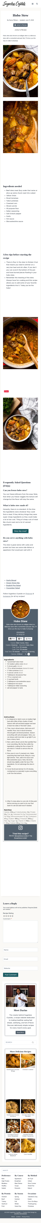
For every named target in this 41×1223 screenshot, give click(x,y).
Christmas (31, 1206)
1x (25, 654)
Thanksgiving (32, 1204)
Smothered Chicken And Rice (13, 1115)
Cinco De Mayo (33, 1201)
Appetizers (18, 1178)
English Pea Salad (13, 585)
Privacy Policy (26, 1216)
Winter (17, 1204)
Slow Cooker (32, 1183)
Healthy (4, 1186)
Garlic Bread (11, 580)
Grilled (30, 1181)
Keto (3, 1178)
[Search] (32, 1042)
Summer (17, 1199)
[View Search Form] (37, 4)
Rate (29, 639)
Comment (7, 919)
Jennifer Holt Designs (20, 1213)
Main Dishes (18, 1183)
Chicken (4, 1196)
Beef (3, 1199)
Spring (17, 1196)
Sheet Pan (31, 1186)
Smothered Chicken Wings (13, 1070)
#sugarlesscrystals (20, 838)
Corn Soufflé (28, 1154)
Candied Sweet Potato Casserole (28, 1135)
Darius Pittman (13, 20)
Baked (30, 1188)
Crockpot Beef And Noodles (28, 1115)
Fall (16, 1201)
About (13, 1216)
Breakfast (18, 1181)
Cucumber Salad (13, 588)
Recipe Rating (8, 913)
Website (7, 968)
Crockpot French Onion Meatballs (13, 1135)
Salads (4, 1188)
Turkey (4, 1201)
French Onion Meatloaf (13, 1155)
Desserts (17, 1188)
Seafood (4, 1204)
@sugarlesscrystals (21, 836)
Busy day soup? (20, 531)
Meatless (4, 1183)
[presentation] (13, 1061)
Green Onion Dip (13, 583)
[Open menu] (32, 3)
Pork (3, 1206)
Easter (30, 1199)
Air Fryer (30, 1178)
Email (6, 959)
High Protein (5, 1181)
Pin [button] (21, 639)
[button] (17, 632)
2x (28, 654)
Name (6, 950)
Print (13, 639)
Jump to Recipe (21, 25)
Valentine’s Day (32, 1196)
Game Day (18, 1206)
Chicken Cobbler (28, 1069)
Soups (17, 1186)
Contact (18, 1216)
